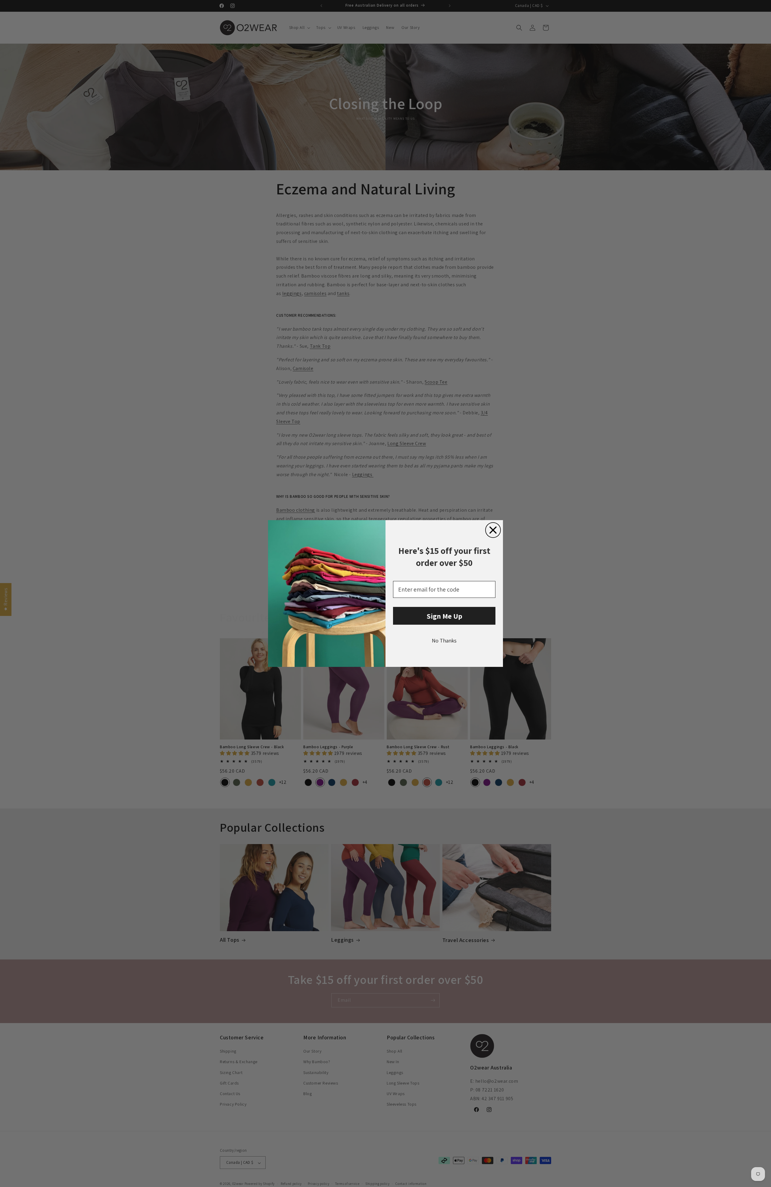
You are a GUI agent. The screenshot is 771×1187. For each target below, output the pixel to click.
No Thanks (444, 640)
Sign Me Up (444, 616)
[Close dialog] (493, 530)
